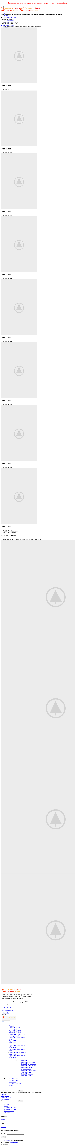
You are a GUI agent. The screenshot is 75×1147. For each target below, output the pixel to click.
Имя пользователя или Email (10, 1130)
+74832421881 (6, 1008)
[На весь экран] (5, 1144)
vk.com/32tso (6, 1013)
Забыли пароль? (6, 1140)
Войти (3, 1137)
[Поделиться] (3, 1144)
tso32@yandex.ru (7, 1010)
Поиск (20, 1090)
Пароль (3, 1133)
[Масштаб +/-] (7, 1144)
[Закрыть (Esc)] (1, 1144)
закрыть (3, 1119)
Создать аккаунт (15, 1142)
